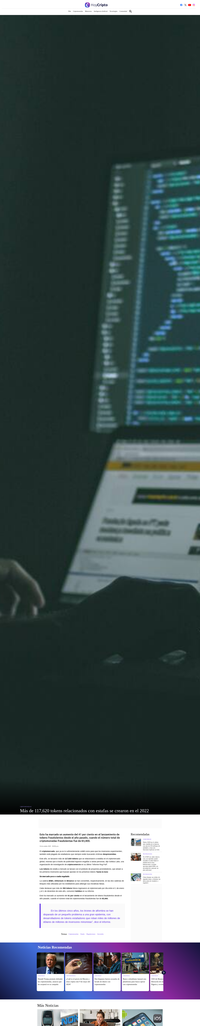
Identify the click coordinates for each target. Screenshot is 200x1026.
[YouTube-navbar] (190, 5)
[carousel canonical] (50, 963)
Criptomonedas (78, 11)
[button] (100, 12)
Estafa (82, 934)
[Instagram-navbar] (194, 5)
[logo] (96, 5)
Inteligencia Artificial (101, 11)
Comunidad (123, 11)
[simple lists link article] (136, 844)
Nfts (69, 11)
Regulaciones (91, 934)
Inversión (100, 934)
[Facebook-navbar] (181, 5)
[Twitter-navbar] (185, 5)
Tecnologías (113, 11)
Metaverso (88, 11)
